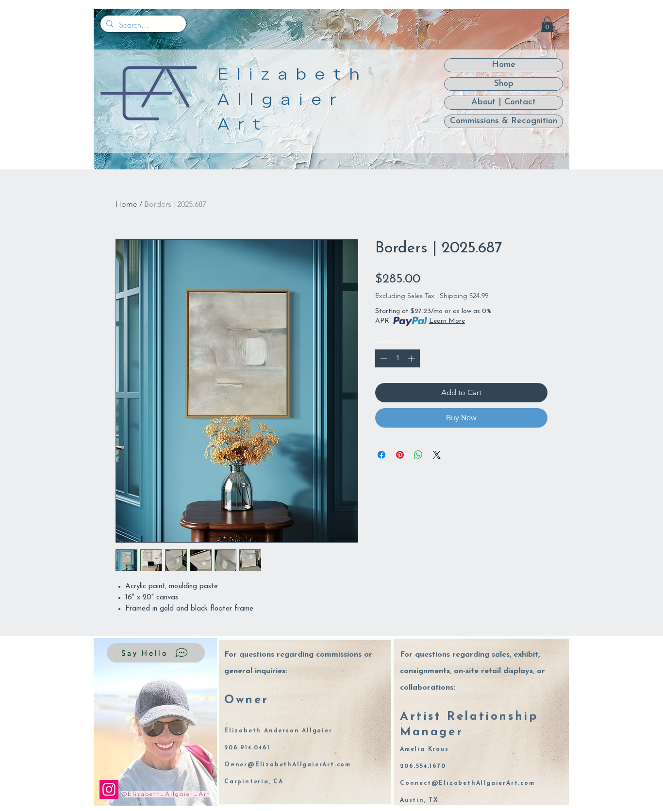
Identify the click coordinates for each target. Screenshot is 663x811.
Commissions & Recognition (503, 121)
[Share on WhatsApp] (418, 455)
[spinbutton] (397, 358)
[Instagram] (108, 789)
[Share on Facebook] (381, 455)
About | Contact (503, 102)
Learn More (447, 321)
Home (126, 204)
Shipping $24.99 (464, 295)
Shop (504, 84)
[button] (547, 24)
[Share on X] (437, 455)
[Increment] (412, 358)
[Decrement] (383, 358)
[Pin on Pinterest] (400, 455)
